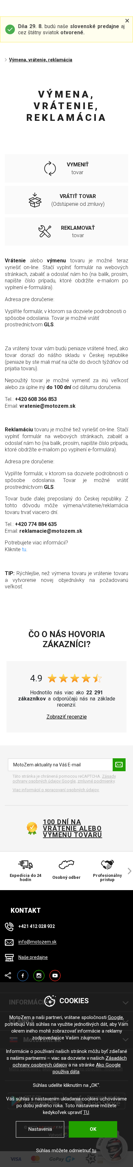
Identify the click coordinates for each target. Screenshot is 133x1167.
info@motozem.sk (37, 942)
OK (93, 1129)
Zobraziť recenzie (66, 717)
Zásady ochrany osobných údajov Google (64, 779)
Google (115, 1017)
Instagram (39, 972)
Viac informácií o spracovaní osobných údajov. (56, 789)
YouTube (55, 972)
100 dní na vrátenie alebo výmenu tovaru (72, 828)
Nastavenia (40, 1129)
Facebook (22, 972)
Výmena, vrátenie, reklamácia (40, 60)
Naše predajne (33, 957)
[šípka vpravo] (126, 871)
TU (86, 1112)
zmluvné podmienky (96, 781)
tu (24, 549)
